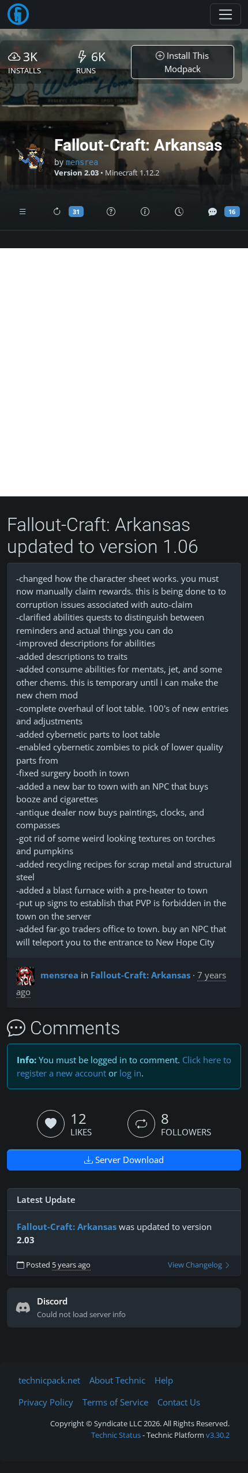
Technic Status (116, 1435)
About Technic (117, 1380)
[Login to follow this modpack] (141, 1124)
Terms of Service (115, 1402)
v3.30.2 (218, 1435)
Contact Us (178, 1402)
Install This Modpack (186, 62)
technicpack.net (49, 1380)
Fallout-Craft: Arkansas (140, 975)
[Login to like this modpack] (51, 1124)
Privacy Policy (45, 1402)
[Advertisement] (124, 372)
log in (130, 1073)
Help (164, 1380)
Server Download (128, 1159)
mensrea (82, 162)
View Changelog (196, 1265)
